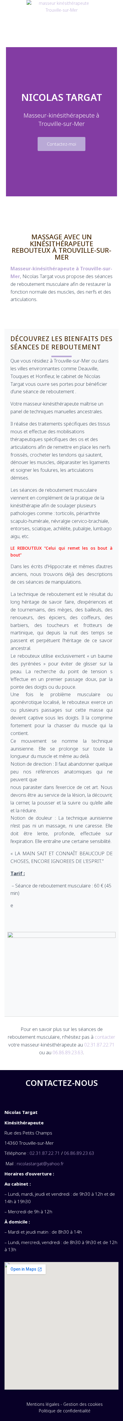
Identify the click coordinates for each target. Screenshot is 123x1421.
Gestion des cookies (83, 1404)
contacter (105, 1037)
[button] (61, 33)
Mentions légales (43, 1404)
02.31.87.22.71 (99, 1044)
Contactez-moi (61, 144)
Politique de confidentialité (64, 1411)
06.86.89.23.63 (68, 1052)
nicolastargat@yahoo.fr (40, 1163)
